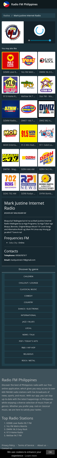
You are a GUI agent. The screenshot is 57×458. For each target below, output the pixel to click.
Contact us (7, 448)
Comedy (28, 296)
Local (28, 328)
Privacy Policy (8, 445)
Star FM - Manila (47, 96)
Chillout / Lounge (28, 283)
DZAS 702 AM (9, 193)
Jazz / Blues (28, 321)
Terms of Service (26, 445)
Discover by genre (28, 269)
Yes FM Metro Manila (31, 72)
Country (28, 302)
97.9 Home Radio (11, 96)
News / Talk (29, 334)
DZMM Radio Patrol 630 (14, 120)
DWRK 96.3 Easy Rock (16, 429)
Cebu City (13, 242)
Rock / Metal (28, 360)
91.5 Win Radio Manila (32, 145)
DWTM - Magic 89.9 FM (14, 169)
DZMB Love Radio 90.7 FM (15, 72)
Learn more (31, 455)
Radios (7, 15)
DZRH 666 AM (27, 169)
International (28, 315)
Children (28, 276)
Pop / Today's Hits (28, 341)
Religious (29, 354)
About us (41, 445)
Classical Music (28, 289)
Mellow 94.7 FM (28, 96)
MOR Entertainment (13, 145)
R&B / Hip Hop (28, 347)
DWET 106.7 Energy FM (32, 120)
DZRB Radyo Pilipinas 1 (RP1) (35, 193)
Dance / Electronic (28, 309)
